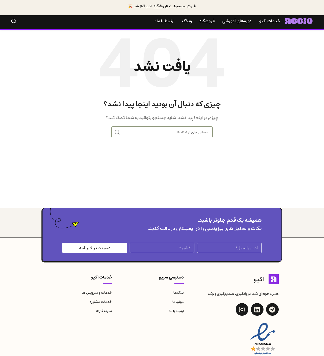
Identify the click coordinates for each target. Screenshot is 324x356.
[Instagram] (242, 309)
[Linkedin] (257, 309)
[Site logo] (299, 20)
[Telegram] (272, 309)
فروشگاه (160, 6)
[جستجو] (14, 21)
